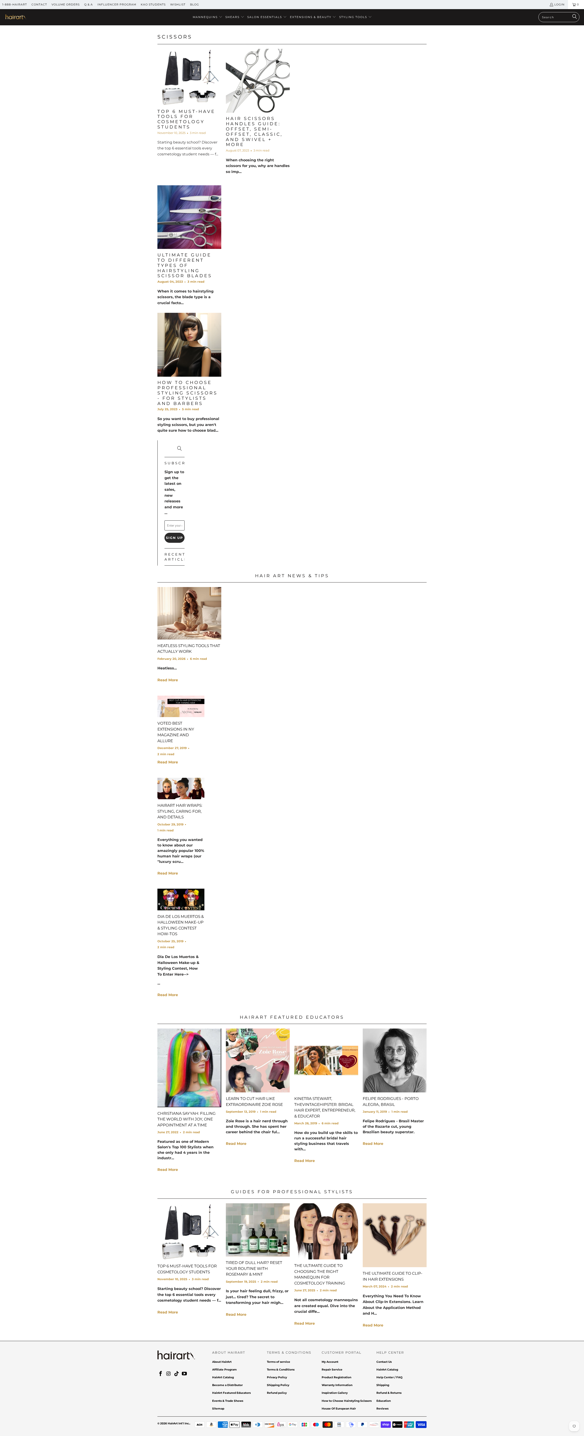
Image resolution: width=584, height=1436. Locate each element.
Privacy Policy (277, 1377)
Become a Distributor (227, 1385)
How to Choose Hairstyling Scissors (347, 1400)
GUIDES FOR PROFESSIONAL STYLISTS (292, 1191)
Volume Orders (66, 4)
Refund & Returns (389, 1392)
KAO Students (153, 4)
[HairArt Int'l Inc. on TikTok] (176, 1374)
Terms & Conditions (281, 1369)
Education (383, 1400)
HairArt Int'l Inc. (179, 1423)
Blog (194, 4)
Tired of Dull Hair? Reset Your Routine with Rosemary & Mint (254, 1268)
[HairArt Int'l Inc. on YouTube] (184, 1374)
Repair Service (332, 1369)
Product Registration (336, 1377)
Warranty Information (337, 1385)
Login (559, 4)
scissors (174, 37)
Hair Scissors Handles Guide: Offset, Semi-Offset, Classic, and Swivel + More (254, 131)
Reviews (382, 1408)
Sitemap (218, 1408)
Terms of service (278, 1361)
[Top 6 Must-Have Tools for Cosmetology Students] (189, 77)
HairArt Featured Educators (292, 1017)
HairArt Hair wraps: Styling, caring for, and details (179, 811)
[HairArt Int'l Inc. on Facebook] (160, 1374)
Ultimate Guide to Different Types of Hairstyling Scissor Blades (184, 265)
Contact (39, 4)
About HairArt (222, 1361)
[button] (207, 17)
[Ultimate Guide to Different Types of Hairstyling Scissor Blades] (189, 217)
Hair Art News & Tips (292, 575)
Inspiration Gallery (335, 1392)
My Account (330, 1361)
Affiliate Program (224, 1369)
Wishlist (177, 4)
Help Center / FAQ (389, 1377)
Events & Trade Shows (227, 1400)
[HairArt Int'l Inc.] (15, 17)
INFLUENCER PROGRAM (116, 4)
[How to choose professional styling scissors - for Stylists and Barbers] (189, 345)
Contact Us (384, 1361)
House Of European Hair (339, 1408)
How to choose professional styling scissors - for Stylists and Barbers (187, 393)
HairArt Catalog (223, 1377)
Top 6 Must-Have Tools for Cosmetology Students (186, 119)
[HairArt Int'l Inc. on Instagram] (168, 1374)
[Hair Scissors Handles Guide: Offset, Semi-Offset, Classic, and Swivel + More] (258, 81)
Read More (167, 680)
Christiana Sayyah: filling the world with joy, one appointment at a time (186, 1119)
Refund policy (277, 1392)
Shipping (382, 1385)
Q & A (88, 4)
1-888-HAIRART (14, 4)
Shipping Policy (278, 1385)
